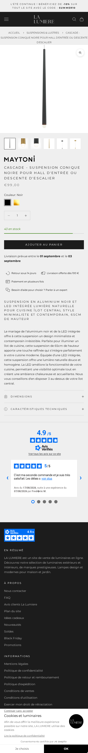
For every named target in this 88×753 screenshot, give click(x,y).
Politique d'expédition (19, 684)
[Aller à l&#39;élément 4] (49, 143)
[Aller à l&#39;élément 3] (36, 143)
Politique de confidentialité (23, 670)
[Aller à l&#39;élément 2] (23, 143)
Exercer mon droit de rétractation (28, 704)
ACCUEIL (14, 32)
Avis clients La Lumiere (20, 604)
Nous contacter (15, 591)
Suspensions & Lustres (43, 32)
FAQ (7, 597)
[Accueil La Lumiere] (44, 19)
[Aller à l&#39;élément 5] (62, 143)
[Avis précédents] (7, 478)
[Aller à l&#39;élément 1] (10, 143)
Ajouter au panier (43, 244)
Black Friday (13, 638)
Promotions (12, 645)
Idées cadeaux (14, 618)
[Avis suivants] (80, 478)
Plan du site (12, 611)
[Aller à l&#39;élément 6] (75, 143)
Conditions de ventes (19, 691)
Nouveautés (12, 625)
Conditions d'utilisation (20, 698)
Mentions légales (16, 664)
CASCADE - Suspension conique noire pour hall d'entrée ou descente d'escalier (44, 37)
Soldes (9, 631)
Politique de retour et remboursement (31, 677)
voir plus (47, 478)
